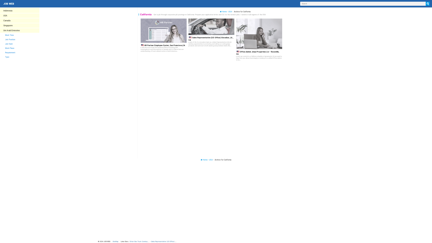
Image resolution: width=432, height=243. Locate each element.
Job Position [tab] (10, 39)
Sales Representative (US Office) (163, 241)
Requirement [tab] (10, 53)
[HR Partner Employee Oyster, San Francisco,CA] (164, 31)
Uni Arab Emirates (11, 30)
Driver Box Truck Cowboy (139, 241)
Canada (6, 20)
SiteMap (115, 241)
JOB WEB (8, 3)
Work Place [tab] (9, 48)
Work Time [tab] (9, 35)
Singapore (8, 25)
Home (224, 12)
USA (5, 15)
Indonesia (7, 10)
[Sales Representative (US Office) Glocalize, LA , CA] (211, 27)
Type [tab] (7, 57)
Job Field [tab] (8, 44)
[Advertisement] (20, 75)
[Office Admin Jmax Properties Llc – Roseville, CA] (259, 34)
